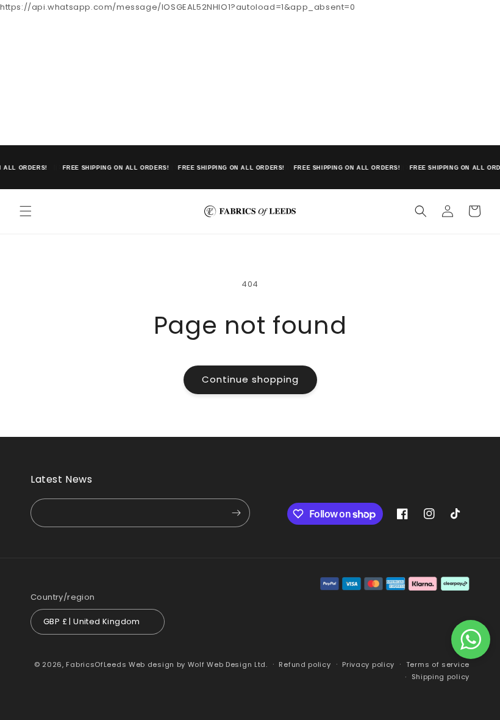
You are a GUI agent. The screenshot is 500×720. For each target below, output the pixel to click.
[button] (25, 211)
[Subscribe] (236, 513)
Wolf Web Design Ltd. (228, 664)
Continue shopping (250, 379)
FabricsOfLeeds (96, 664)
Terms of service (438, 664)
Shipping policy (441, 677)
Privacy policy (368, 664)
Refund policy (304, 664)
